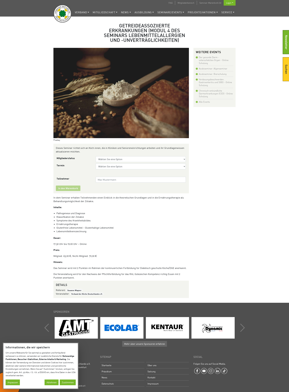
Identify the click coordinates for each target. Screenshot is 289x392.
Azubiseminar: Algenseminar (213, 68)
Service (226, 12)
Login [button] (228, 3)
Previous (47, 327)
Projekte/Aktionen (202, 12)
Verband (81, 12)
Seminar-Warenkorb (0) (210, 3)
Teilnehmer (63, 178)
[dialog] (40, 366)
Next (242, 327)
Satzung (151, 371)
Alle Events (204, 101)
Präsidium (107, 371)
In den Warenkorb (68, 188)
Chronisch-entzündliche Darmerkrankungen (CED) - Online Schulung (216, 93)
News (125, 12)
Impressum (153, 383)
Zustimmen (68, 382)
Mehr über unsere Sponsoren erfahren (144, 343)
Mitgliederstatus (66, 158)
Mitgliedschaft (104, 12)
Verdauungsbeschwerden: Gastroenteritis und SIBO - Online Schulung (215, 82)
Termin (60, 165)
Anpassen (13, 382)
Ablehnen (52, 382)
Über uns (152, 365)
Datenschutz (108, 383)
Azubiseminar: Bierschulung (213, 74)
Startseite (106, 365)
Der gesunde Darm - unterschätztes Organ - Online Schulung (213, 60)
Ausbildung (143, 12)
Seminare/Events (169, 12)
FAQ (170, 3)
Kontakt (151, 377)
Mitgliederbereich (186, 3)
